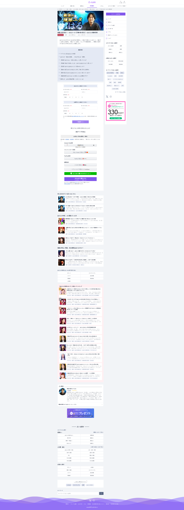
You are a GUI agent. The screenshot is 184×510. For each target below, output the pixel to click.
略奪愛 (119, 82)
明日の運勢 (92, 458)
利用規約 (67, 139)
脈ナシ (109, 79)
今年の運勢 (69, 460)
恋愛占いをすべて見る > (98, 432)
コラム (101, 6)
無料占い (82, 6)
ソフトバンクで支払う (77, 169)
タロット (69, 273)
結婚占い (92, 443)
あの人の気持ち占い (72, 34)
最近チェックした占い (112, 35)
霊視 (115, 76)
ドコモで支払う (79, 165)
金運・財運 (92, 452)
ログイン (76, 182)
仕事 (122, 85)
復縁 (115, 82)
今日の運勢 (69, 458)
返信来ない (109, 85)
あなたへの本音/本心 (85, 9)
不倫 (117, 72)
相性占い (92, 440)
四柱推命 (92, 278)
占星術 (69, 281)
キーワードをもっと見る (120, 92)
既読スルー (116, 85)
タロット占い (110, 61)
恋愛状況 (92, 435)
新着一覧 (72, 6)
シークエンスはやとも (118, 79)
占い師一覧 (110, 28)
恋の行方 (69, 438)
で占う (80, 122)
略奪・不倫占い (69, 440)
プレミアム (61, 34)
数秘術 (69, 278)
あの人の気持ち (90, 485)
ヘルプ (109, 38)
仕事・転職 (69, 452)
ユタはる (69, 485)
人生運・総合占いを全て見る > (97, 447)
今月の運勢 (92, 460)
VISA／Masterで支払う (78, 152)
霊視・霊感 (69, 470)
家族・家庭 (92, 455)
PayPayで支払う (79, 158)
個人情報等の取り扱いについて (78, 116)
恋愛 (66, 34)
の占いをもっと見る (67, 404)
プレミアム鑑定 (65, 9)
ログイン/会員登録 (115, 14)
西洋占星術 (121, 61)
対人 (69, 455)
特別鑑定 (92, 5)
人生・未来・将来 (92, 450)
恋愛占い (71, 9)
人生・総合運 (110, 46)
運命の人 (110, 52)
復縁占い (92, 438)
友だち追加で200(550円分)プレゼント (82, 173)
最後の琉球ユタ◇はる (71, 388)
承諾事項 (72, 139)
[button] (80, 145)
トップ (62, 6)
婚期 (121, 49)
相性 (110, 82)
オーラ (69, 275)
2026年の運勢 (115, 88)
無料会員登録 (67, 183)
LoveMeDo (110, 76)
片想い (122, 72)
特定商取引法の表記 (114, 504)
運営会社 (107, 504)
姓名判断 (92, 275)
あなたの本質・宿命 (69, 450)
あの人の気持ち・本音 (77, 9)
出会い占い (69, 443)
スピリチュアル (92, 273)
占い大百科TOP (59, 9)
